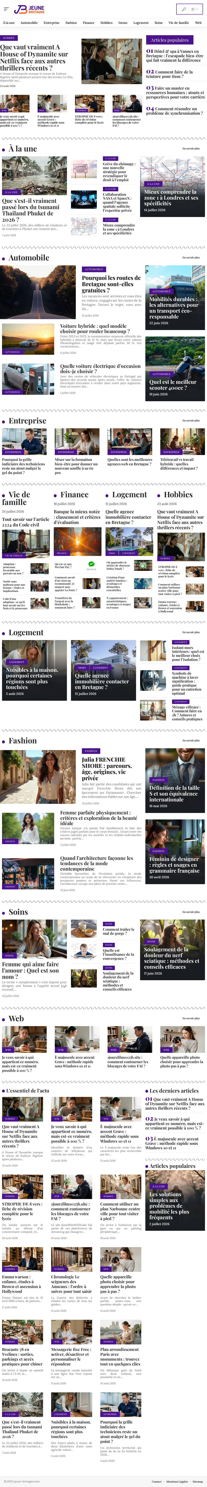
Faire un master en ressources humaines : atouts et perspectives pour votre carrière (175, 92)
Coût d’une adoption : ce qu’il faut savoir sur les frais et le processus (15, 603)
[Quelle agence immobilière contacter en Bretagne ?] (129, 541)
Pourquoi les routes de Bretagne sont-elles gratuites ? (111, 284)
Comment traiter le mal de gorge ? (118, 931)
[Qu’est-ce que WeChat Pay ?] (91, 565)
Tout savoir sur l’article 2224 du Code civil (25, 521)
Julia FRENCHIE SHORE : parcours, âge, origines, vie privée (107, 769)
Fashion (23, 740)
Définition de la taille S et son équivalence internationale (174, 793)
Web (4, 110)
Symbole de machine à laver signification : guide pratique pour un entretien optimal (186, 683)
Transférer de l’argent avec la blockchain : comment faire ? (65, 602)
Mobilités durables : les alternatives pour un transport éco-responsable (174, 307)
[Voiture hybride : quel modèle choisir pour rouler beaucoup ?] (28, 339)
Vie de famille (16, 498)
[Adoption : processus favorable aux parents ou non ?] (40, 568)
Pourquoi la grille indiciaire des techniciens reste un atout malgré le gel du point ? (23, 466)
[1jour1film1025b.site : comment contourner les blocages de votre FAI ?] (127, 103)
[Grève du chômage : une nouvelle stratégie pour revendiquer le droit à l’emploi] (84, 169)
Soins (18, 911)
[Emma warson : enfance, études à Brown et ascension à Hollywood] (195, 606)
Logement (129, 494)
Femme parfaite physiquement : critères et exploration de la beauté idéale (98, 817)
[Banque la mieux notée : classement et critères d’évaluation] (77, 541)
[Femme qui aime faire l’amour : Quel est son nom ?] (34, 939)
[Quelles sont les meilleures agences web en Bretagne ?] (130, 441)
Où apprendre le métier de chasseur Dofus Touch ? (118, 565)
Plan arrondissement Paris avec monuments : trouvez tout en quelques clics (120, 1356)
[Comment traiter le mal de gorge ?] (84, 929)
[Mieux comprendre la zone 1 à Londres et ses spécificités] (84, 226)
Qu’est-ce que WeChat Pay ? (63, 565)
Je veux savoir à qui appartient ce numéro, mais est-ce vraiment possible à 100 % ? (14, 120)
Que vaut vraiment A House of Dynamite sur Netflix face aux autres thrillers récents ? (34, 57)
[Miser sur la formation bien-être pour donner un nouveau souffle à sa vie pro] (77, 441)
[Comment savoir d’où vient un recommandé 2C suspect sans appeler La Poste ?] (91, 583)
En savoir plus (191, 148)
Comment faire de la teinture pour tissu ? (169, 74)
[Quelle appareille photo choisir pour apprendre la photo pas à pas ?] (182, 1039)
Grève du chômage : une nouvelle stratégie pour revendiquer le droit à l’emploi (119, 171)
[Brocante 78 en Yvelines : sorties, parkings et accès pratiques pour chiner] (22, 1332)
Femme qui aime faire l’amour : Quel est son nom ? (30, 970)
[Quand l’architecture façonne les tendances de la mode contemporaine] (28, 874)
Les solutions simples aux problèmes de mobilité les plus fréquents (169, 1206)
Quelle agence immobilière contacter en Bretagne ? (128, 516)
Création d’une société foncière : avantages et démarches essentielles (117, 584)
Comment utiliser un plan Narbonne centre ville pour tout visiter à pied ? (170, 589)
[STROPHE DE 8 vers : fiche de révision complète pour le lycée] (90, 103)
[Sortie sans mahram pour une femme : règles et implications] (40, 586)
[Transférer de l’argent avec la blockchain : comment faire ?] (91, 602)
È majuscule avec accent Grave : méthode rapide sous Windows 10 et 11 (51, 120)
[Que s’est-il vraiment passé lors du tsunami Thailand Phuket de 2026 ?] (34, 175)
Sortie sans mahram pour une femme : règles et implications (14, 586)
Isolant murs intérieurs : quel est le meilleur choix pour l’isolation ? (188, 653)
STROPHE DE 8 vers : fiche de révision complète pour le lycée (89, 119)
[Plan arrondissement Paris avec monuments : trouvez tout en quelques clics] (120, 1332)
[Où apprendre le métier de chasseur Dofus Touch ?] (143, 565)
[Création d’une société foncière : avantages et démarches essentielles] (143, 583)
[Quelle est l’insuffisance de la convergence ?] (84, 952)
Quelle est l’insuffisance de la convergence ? (118, 954)
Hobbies (9, 37)
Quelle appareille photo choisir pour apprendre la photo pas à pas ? (181, 1061)
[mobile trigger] (7, 9)
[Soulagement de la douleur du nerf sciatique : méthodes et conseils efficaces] (84, 978)
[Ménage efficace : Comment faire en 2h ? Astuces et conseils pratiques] (153, 710)
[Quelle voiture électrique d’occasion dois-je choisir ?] (28, 379)
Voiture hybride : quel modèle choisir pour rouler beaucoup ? (95, 328)
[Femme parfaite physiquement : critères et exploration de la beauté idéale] (28, 828)
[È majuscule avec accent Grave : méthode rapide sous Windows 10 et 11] (52, 103)
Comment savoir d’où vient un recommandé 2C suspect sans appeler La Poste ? (66, 584)
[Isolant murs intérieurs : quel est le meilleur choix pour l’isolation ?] (153, 650)
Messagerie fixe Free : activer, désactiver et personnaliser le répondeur (71, 1356)
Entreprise (27, 420)
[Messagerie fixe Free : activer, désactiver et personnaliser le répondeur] (71, 1332)
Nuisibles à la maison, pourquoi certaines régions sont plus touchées (32, 678)
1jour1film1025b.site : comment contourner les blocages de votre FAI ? (127, 120)
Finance (74, 494)
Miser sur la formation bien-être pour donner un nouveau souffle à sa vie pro (76, 466)
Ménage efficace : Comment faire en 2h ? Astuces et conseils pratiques (187, 713)
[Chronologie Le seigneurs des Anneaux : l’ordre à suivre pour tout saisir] (71, 1259)
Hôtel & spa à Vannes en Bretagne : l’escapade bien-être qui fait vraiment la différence (174, 55)
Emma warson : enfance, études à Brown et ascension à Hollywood (170, 606)
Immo (112, 553)
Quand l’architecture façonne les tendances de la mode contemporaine (96, 863)
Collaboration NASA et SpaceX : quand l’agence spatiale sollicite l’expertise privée (117, 202)
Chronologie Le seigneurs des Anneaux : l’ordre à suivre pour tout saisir (71, 1284)
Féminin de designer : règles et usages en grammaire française (174, 864)
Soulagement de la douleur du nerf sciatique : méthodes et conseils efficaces (118, 981)
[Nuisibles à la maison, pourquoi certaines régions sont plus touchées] (71, 1404)
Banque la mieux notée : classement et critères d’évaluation (77, 516)
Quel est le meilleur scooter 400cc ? (172, 384)
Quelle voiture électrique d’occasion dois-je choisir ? (100, 368)
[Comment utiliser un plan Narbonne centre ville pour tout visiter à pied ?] (195, 589)
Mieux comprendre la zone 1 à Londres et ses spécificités (119, 229)
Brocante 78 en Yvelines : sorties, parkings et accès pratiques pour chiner (22, 1356)
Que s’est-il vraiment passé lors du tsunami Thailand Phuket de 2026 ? (30, 210)
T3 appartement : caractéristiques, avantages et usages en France (119, 602)
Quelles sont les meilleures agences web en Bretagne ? (130, 461)
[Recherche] (184, 9)
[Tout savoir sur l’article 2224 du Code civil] (26, 544)
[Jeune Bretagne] (29, 9)
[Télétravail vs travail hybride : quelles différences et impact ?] (182, 441)
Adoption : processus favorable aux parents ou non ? (13, 568)
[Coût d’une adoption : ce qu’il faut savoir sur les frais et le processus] (40, 603)
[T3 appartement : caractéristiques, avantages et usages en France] (143, 602)
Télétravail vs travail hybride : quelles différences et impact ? (179, 464)
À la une (23, 148)
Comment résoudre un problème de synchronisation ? (174, 111)
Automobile (29, 257)
